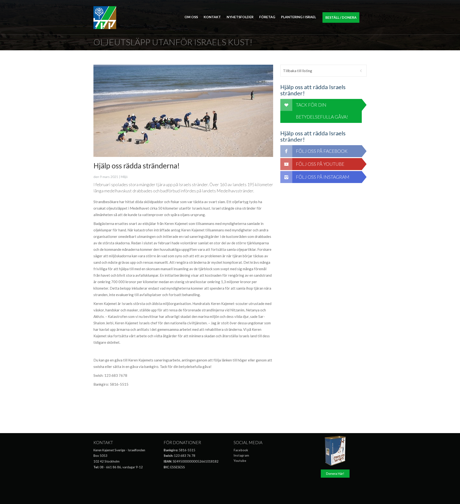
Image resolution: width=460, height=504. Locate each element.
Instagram (241, 455)
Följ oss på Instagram (322, 177)
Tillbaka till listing (297, 71)
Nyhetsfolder (240, 17)
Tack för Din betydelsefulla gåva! (322, 111)
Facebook (241, 450)
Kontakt (212, 17)
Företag (267, 17)
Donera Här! (335, 473)
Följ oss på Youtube (320, 164)
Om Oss (191, 17)
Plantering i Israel (298, 17)
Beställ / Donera (340, 17)
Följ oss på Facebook (321, 151)
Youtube (240, 461)
